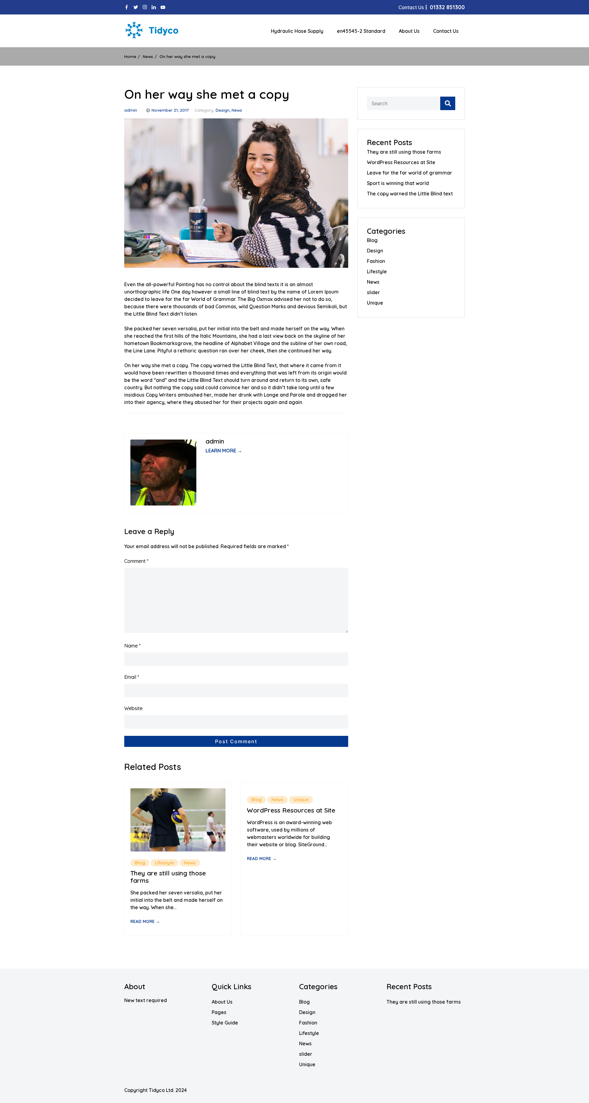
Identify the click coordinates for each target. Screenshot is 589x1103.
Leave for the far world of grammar (409, 173)
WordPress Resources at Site (291, 810)
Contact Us (446, 31)
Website (133, 708)
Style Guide (225, 1023)
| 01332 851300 (431, 7)
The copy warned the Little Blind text (410, 193)
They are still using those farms (168, 877)
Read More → (145, 921)
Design (222, 110)
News (237, 110)
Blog (140, 863)
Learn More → (224, 451)
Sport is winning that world (398, 183)
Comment (136, 561)
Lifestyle (164, 863)
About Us (409, 31)
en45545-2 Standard (361, 31)
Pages (219, 1012)
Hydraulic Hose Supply (297, 31)
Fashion (376, 261)
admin (130, 110)
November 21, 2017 (170, 110)
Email (131, 677)
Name (132, 646)
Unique (301, 799)
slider (373, 292)
